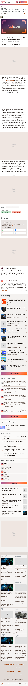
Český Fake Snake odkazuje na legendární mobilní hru (20, 576)
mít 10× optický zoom (9, 80)
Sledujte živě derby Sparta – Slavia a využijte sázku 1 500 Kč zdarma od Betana (16, 300)
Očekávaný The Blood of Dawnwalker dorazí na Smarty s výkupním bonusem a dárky (20, 630)
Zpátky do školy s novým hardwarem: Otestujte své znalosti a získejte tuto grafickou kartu (6, 594)
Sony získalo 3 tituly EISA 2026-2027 (16, 314)
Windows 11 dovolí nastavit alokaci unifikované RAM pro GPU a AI (20, 657)
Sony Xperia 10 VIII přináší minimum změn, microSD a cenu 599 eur (16, 344)
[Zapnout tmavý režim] (20, 2)
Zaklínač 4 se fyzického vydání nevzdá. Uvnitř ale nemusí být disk (6, 573)
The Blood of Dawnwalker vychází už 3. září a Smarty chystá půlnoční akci (6, 620)
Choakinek (6, 280)
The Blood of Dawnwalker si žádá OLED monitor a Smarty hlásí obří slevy (12, 501)
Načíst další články (14, 373)
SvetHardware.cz (5, 503)
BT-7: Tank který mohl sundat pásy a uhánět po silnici (21, 619)
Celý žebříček (14, 483)
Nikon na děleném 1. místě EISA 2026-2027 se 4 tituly (16, 336)
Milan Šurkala (7, 17)
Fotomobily (12, 6)
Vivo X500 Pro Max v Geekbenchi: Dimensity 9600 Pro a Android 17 (15, 351)
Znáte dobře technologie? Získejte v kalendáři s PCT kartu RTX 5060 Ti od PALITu (20, 652)
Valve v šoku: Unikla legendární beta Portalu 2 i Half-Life (6, 578)
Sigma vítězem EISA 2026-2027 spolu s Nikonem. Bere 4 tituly (17, 329)
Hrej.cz (3, 508)
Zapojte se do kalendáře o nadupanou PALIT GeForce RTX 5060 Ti (11, 512)
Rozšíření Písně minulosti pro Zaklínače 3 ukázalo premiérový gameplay (6, 659)
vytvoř (12, 225)
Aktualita (6, 6)
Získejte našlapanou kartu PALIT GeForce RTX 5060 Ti (10, 489)
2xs (4, 268)
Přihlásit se (24, 2)
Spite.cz (3, 491)
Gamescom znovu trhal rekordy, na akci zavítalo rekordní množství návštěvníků (6, 652)
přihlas (22, 224)
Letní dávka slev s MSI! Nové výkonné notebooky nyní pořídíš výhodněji (17, 358)
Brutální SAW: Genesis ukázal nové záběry (19, 602)
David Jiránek (9, 369)
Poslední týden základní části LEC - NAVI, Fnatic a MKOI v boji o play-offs (6, 631)
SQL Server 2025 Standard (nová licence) (6, 599)
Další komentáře (14, 416)
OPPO (17, 6)
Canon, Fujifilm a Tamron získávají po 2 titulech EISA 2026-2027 (17, 307)
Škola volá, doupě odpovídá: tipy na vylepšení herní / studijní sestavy (16, 366)
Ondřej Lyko (9, 347)
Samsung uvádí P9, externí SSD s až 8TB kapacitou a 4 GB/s (16, 322)
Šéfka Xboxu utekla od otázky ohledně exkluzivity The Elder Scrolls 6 (20, 571)
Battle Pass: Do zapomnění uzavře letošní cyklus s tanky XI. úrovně (21, 624)
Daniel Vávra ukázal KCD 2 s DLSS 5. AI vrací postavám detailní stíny (11, 495)
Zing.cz (3, 514)
